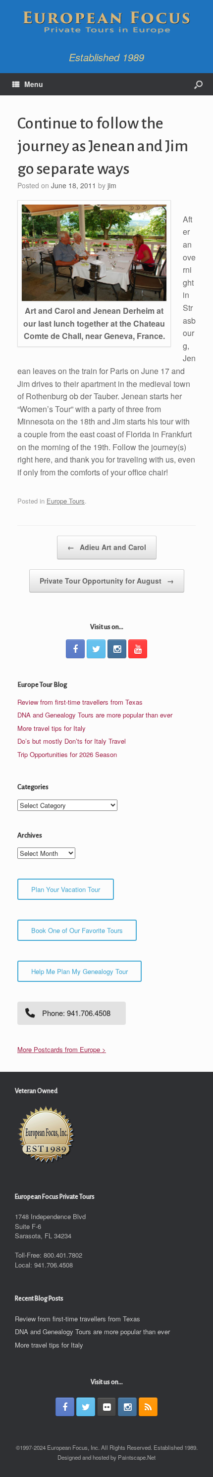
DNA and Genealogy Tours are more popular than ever (94, 714)
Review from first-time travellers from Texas (80, 702)
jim (111, 185)
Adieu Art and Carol (106, 547)
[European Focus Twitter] (96, 648)
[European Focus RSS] (148, 1406)
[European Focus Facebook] (75, 648)
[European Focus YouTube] (137, 648)
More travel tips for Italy (51, 728)
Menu (33, 84)
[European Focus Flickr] (106, 1406)
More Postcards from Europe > (61, 1049)
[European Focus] (106, 23)
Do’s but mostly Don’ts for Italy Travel (71, 741)
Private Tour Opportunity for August (107, 581)
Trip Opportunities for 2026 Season (67, 754)
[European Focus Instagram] (116, 648)
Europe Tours (66, 501)
